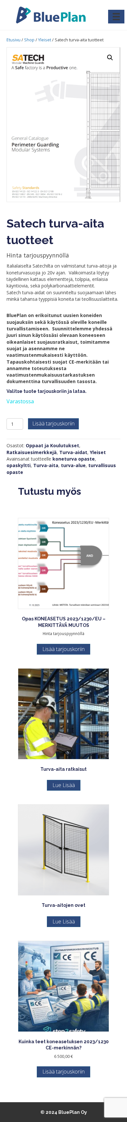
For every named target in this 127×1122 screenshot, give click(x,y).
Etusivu (14, 40)
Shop (29, 40)
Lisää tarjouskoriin (53, 423)
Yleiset (44, 40)
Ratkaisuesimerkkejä (32, 452)
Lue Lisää (63, 785)
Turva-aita (45, 465)
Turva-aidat (73, 452)
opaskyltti (19, 465)
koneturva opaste (73, 459)
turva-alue (73, 465)
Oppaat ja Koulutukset (52, 445)
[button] (110, 57)
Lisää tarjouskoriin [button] (63, 649)
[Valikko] (116, 16)
